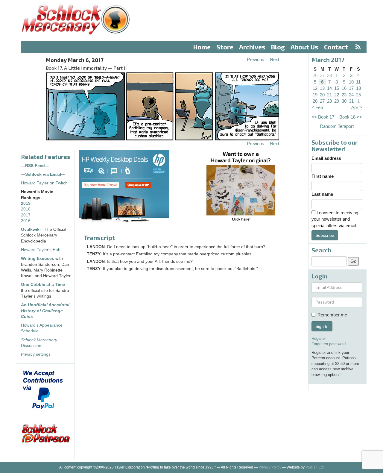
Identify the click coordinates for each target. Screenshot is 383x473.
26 (315, 75)
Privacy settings (36, 354)
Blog (278, 47)
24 (351, 94)
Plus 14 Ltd (315, 467)
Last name (322, 194)
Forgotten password (328, 344)
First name (322, 176)
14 (329, 88)
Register (318, 338)
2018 (26, 209)
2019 (26, 203)
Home (202, 47)
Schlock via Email (43, 174)
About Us (304, 47)
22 (336, 94)
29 (336, 101)
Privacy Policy (270, 467)
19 (315, 94)
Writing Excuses (37, 258)
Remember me (332, 314)
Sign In (322, 326)
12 (315, 88)
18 (358, 88)
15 (336, 88)
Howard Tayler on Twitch (44, 183)
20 (322, 94)
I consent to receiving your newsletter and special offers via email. (334, 219)
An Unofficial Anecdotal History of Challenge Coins (45, 311)
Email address (326, 158)
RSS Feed (35, 165)
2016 (26, 221)
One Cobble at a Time (43, 284)
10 (351, 81)
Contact (336, 47)
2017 (26, 215)
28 (329, 75)
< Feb (317, 107)
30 (344, 101)
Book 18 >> (350, 116)
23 (344, 94)
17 (351, 88)
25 (358, 94)
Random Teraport (337, 126)
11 (358, 81)
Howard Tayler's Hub (40, 250)
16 (344, 88)
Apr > (356, 107)
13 (322, 88)
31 (351, 101)
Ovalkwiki (31, 229)
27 (322, 75)
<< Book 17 (322, 116)
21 (329, 94)
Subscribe (324, 235)
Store (224, 47)
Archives (252, 47)
